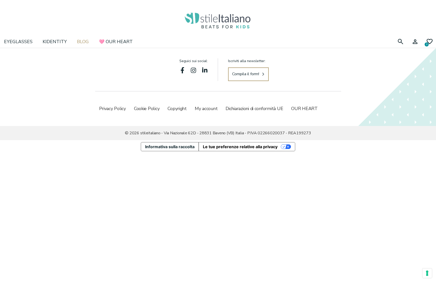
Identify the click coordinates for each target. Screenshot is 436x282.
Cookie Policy (147, 109)
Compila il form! (245, 74)
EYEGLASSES (18, 42)
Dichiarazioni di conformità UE (254, 109)
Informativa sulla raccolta (170, 146)
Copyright (177, 109)
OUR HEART (304, 109)
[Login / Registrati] (415, 41)
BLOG (83, 42)
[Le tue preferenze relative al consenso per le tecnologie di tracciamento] (427, 273)
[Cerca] (400, 41)
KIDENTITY (55, 42)
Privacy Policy (112, 109)
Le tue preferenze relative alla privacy (240, 146)
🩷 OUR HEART (116, 42)
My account (206, 109)
